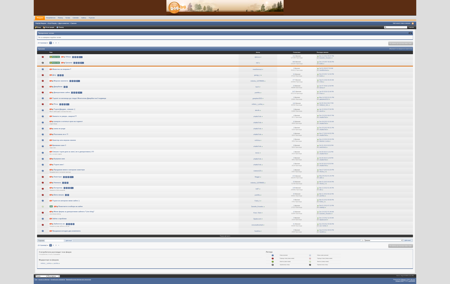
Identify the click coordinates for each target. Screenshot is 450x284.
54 (294, 74)
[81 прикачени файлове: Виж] (52, 177)
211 (294, 56)
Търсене (92, 18)
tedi (257, 63)
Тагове (67, 18)
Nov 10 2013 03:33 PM (326, 139)
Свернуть (410, 33)
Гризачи (73, 23)
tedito (321, 63)
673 (294, 176)
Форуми (40, 18)
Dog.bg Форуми (41, 23)
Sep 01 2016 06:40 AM (326, 80)
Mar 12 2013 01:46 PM (326, 188)
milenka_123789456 (257, 81)
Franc (321, 93)
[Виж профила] (260, 57)
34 (294, 194)
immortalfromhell (257, 225)
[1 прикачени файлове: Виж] (52, 128)
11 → (80, 57)
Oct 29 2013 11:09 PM (326, 158)
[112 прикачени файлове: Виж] (52, 224)
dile (320, 190)
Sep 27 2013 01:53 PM (326, 170)
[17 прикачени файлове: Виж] (52, 188)
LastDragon (411, 281)
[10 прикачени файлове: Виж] (52, 87)
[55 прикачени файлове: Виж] (52, 211)
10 (294, 121)
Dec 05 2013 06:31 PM (326, 128)
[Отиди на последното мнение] (318, 56)
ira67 (257, 189)
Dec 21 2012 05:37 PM (326, 56)
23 (294, 86)
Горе (36, 279)
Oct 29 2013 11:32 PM (326, 152)
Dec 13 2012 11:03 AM (326, 218)
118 (294, 103)
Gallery (83, 18)
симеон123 (257, 171)
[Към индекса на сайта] (225, 7)
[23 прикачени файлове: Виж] (52, 104)
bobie (321, 76)
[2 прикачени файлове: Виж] (52, 195)
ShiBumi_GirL (323, 105)
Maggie (257, 177)
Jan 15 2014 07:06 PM (326, 109)
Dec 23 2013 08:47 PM (326, 115)
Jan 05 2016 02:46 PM (326, 91)
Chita (321, 82)
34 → (82, 62)
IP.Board (403, 279)
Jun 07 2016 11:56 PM (326, 86)
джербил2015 (257, 98)
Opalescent (257, 219)
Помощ (60, 18)
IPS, (413, 279)
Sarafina (257, 231)
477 (294, 80)
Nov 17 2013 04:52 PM (326, 133)
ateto (321, 178)
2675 (294, 91)
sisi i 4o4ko (323, 226)
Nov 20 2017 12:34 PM (326, 74)
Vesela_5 (322, 171)
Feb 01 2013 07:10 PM (326, 205)
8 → (72, 188)
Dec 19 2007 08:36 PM (326, 62)
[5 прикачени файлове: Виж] (52, 183)
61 (294, 224)
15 (294, 212)
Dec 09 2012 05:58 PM (326, 224)
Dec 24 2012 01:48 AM (326, 212)
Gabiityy (322, 207)
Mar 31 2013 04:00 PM (326, 182)
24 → (78, 81)
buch (257, 87)
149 (294, 188)
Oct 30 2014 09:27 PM (326, 103)
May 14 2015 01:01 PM (326, 97)
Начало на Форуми (44, 279)
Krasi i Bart (257, 213)
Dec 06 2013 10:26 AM (326, 121)
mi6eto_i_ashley (257, 104)
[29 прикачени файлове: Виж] (52, 81)
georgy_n (257, 75)
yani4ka (257, 92)
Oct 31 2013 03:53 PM (326, 145)
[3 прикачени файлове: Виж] (52, 109)
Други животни (63, 23)
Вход (39, 27)
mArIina (257, 140)
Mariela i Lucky (324, 141)
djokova (257, 57)
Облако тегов (399, 281)
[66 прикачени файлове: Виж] (64, 63)
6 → (68, 104)
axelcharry (322, 147)
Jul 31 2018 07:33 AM (326, 68)
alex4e (257, 110)
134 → (80, 92)
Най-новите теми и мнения (401, 23)
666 (294, 62)
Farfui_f (257, 201)
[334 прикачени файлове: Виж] (52, 92)
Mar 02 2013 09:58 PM (326, 200)
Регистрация (49, 27)
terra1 (257, 153)
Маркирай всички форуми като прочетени (78, 279)
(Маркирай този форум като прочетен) (400, 48)
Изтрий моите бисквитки (58, 279)
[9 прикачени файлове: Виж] (52, 170)
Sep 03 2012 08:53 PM (326, 230)
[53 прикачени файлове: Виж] (64, 57)
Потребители (50, 18)
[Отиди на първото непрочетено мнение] (62, 57)
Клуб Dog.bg (52, 23)
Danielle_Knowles (325, 58)
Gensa (321, 88)
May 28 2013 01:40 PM (326, 176)
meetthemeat (257, 69)
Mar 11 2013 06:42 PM (326, 194)
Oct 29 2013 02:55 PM (326, 164)
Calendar (76, 18)
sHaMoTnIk (257, 116)
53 (294, 182)
